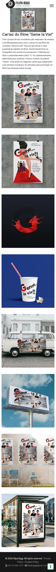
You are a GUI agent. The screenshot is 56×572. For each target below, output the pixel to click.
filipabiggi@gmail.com (37, 565)
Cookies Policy (32, 562)
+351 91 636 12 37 (15, 565)
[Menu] (52, 6)
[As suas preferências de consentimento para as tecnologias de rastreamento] (51, 566)
